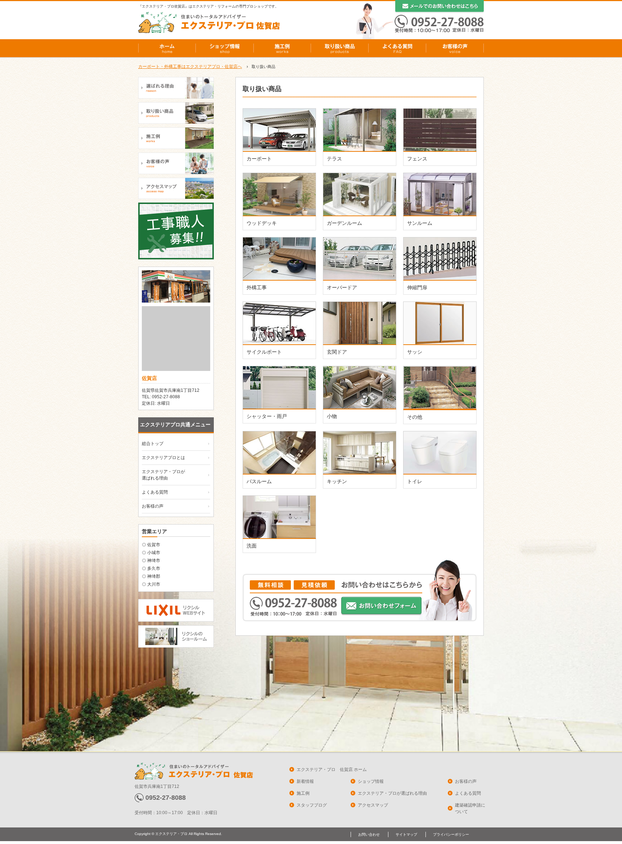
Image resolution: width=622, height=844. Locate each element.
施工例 (282, 48)
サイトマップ (406, 834)
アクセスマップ (373, 805)
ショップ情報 (224, 48)
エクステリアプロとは (163, 457)
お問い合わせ (369, 834)
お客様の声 (455, 48)
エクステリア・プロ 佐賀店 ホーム (332, 769)
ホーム (167, 48)
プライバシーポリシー (451, 834)
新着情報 (305, 781)
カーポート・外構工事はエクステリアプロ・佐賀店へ (190, 66)
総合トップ (152, 443)
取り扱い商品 (340, 48)
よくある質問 (397, 48)
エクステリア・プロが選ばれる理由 (392, 793)
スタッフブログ (312, 805)
